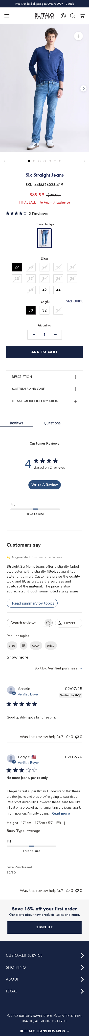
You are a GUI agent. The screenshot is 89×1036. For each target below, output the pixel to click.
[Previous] (4, 160)
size (12, 645)
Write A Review (44, 484)
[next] (83, 88)
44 (58, 289)
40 (30, 289)
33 (30, 278)
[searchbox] (25, 623)
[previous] (5, 88)
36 (58, 278)
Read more (60, 813)
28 (30, 267)
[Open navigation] (6, 16)
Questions (52, 423)
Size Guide (74, 301)
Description (22, 376)
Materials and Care (28, 389)
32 (17, 278)
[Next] (84, 160)
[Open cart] (82, 15)
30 (58, 267)
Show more (17, 657)
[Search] (72, 15)
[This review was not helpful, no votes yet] (77, 737)
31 (72, 267)
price (51, 645)
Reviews (16, 423)
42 (44, 289)
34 (44, 278)
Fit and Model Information (35, 401)
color (36, 645)
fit (23, 645)
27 (17, 267)
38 (72, 278)
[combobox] (58, 668)
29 (44, 267)
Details (70, 4)
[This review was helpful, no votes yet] (67, 737)
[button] (44, 1031)
